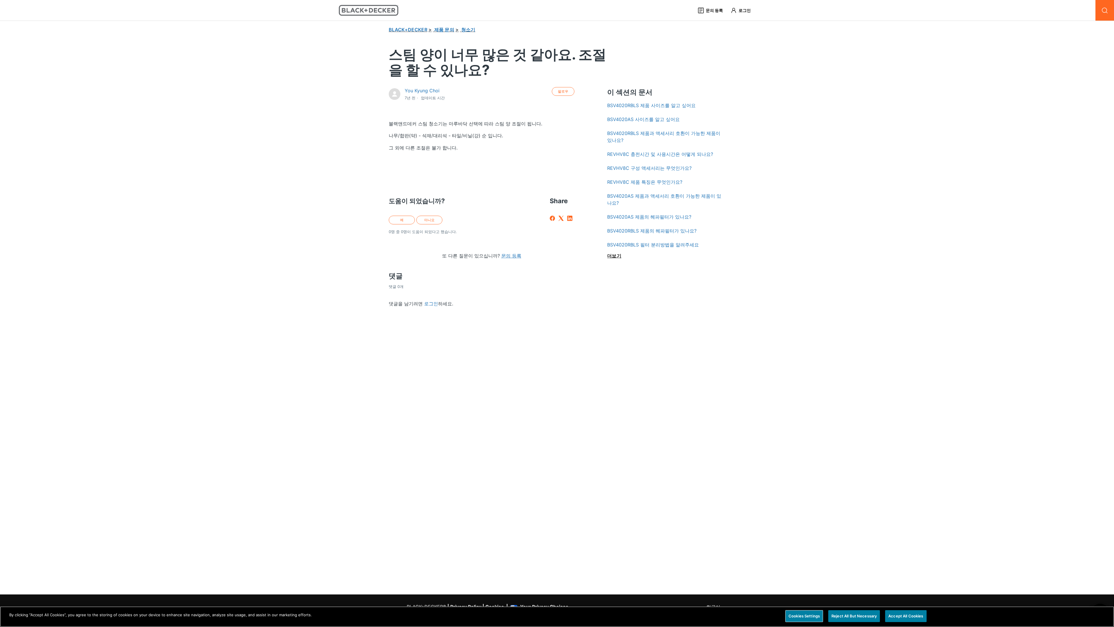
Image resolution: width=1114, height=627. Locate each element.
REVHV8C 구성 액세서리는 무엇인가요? (649, 168)
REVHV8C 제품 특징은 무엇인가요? (644, 182)
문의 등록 (511, 256)
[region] (557, 616)
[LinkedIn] (569, 218)
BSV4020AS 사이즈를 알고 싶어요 (643, 119)
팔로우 (563, 91)
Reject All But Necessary (854, 616)
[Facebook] (552, 218)
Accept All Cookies (905, 616)
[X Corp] (561, 218)
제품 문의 (444, 30)
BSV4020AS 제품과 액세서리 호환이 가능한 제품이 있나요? (664, 199)
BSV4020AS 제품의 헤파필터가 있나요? (649, 217)
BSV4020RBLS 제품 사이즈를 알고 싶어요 (651, 105)
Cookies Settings (804, 616)
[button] (743, 10)
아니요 (429, 220)
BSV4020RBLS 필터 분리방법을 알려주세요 (653, 245)
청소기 (468, 30)
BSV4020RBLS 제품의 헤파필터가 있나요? (652, 231)
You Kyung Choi (422, 90)
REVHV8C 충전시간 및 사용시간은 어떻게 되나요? (660, 154)
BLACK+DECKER (408, 30)
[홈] (368, 10)
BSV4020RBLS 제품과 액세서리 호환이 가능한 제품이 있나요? (663, 136)
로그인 (431, 304)
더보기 (614, 256)
